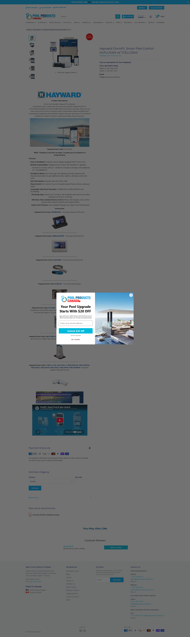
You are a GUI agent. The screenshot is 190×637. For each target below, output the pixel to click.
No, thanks (75, 339)
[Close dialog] (131, 295)
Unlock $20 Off (75, 330)
